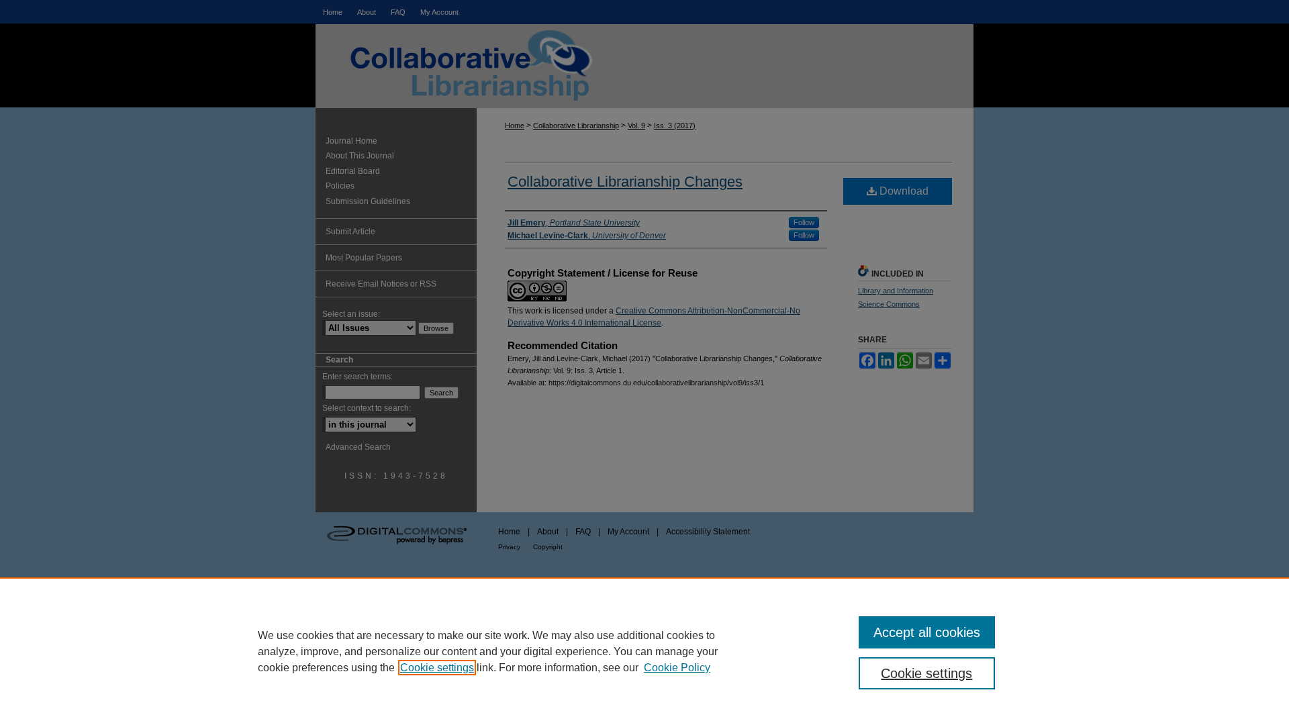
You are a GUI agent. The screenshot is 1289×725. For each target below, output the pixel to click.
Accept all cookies (926, 632)
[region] (644, 651)
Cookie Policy (677, 667)
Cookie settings (437, 667)
